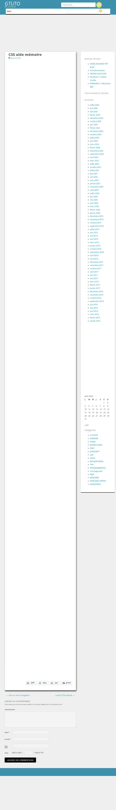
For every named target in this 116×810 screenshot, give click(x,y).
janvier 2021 (95, 183)
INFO (9, 11)
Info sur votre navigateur (18, 695)
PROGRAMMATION (97, 468)
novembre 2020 (96, 186)
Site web (6, 746)
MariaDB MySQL (97, 461)
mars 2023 (94, 160)
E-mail (7, 739)
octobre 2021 (95, 167)
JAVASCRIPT (95, 451)
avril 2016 (94, 311)
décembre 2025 (96, 118)
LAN (91, 455)
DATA (92, 448)
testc (6, 753)
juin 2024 (94, 141)
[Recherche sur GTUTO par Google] (100, 10)
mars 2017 (94, 281)
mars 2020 (94, 206)
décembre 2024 (96, 131)
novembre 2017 (96, 265)
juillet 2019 (94, 229)
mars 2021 (94, 180)
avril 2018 (94, 259)
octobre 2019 (95, 222)
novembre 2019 (96, 219)
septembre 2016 (97, 301)
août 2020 (94, 190)
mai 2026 (94, 111)
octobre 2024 (95, 134)
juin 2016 (94, 304)
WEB (92, 474)
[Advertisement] (60, 34)
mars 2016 (94, 314)
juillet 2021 (94, 170)
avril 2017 (94, 278)
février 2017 (95, 285)
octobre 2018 (95, 249)
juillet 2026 (94, 105)
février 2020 (95, 209)
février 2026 (95, 115)
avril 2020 (94, 203)
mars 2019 (94, 242)
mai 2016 (94, 308)
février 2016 (95, 317)
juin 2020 (94, 196)
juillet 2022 (94, 164)
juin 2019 (94, 232)
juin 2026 (94, 108)
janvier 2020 (95, 213)
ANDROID (94, 438)
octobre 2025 (95, 121)
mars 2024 (94, 144)
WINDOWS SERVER (98, 481)
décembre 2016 (96, 291)
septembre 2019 (97, 226)
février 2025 (95, 128)
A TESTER (94, 435)
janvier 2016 (95, 321)
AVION (92, 441)
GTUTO (12, 3)
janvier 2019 (95, 245)
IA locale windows (97, 70)
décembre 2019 (96, 216)
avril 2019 (94, 239)
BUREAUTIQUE (96, 445)
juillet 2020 (94, 193)
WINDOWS (94, 477)
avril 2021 (94, 177)
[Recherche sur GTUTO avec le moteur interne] (99, 5)
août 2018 (94, 255)
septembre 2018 (97, 252)
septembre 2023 (97, 154)
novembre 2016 (96, 295)
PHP (92, 464)
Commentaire (8, 709)
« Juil (86, 425)
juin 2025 (94, 124)
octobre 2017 (95, 268)
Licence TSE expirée (65, 695)
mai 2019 (94, 236)
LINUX (92, 458)
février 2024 (95, 147)
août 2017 (94, 272)
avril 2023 (94, 157)
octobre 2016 (95, 298)
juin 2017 (94, 275)
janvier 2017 (95, 288)
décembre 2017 (96, 262)
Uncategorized (96, 471)
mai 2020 (94, 200)
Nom (7, 732)
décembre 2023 (96, 151)
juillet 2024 (94, 137)
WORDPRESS (95, 484)
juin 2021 (94, 173)
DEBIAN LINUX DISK (98, 73)
